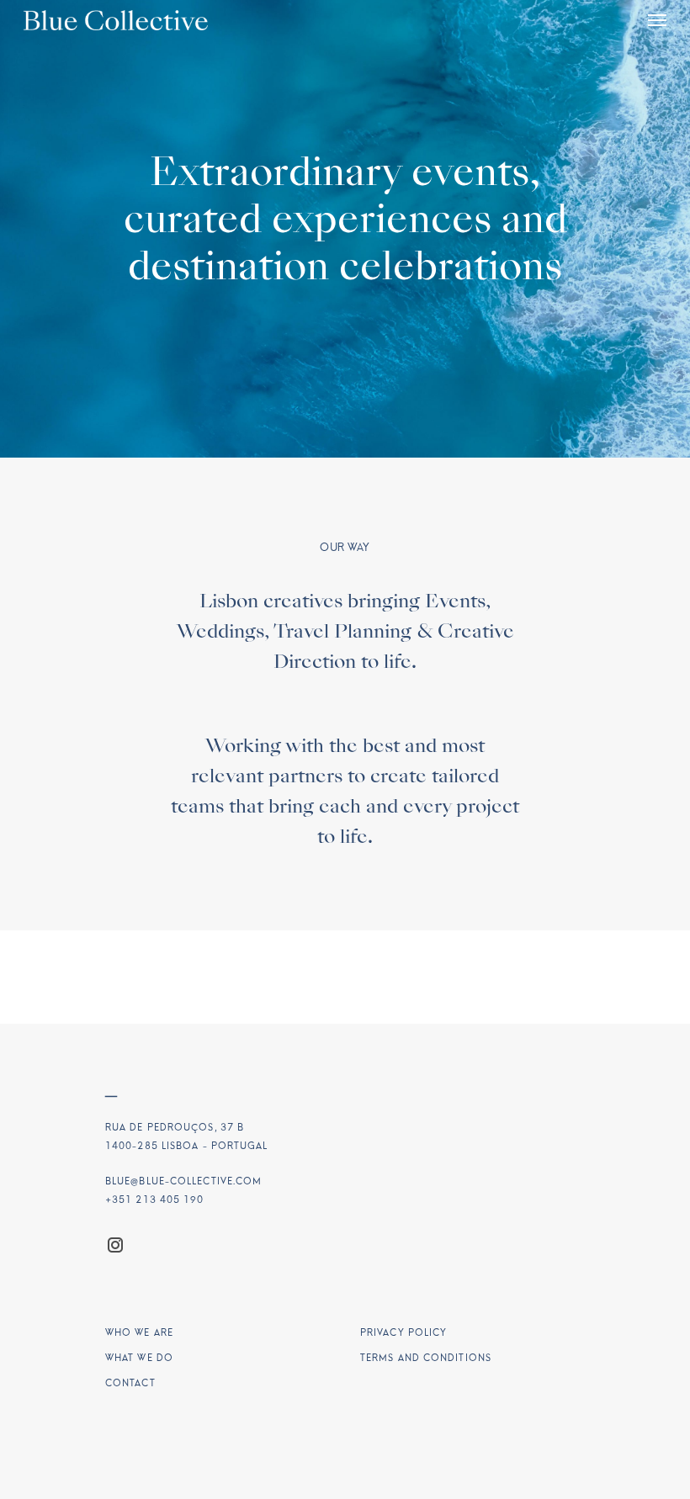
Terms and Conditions (425, 1358)
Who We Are (139, 1332)
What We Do (139, 1358)
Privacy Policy (403, 1332)
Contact (130, 1383)
